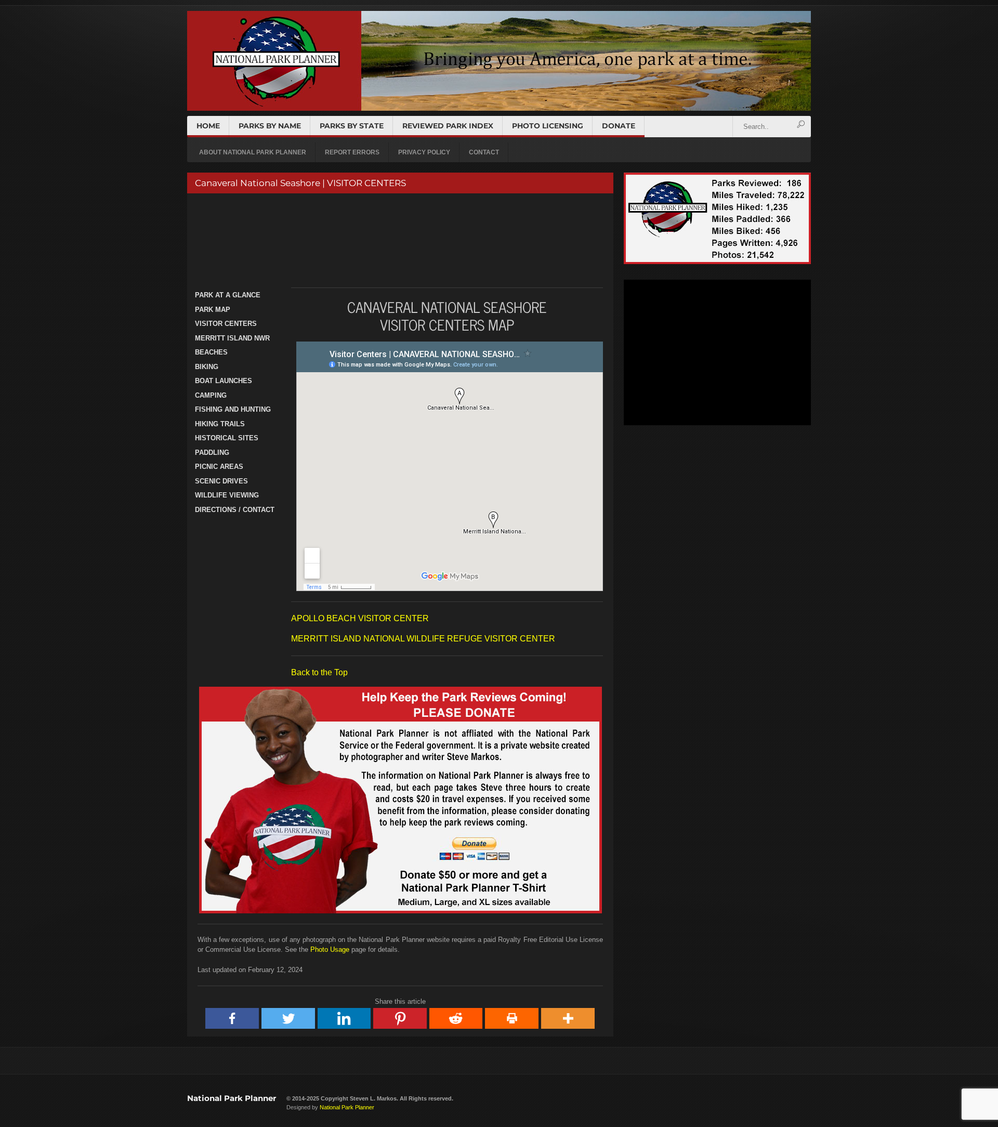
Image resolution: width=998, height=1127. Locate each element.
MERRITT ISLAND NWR (232, 338)
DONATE (618, 125)
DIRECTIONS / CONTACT (234, 510)
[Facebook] (232, 1018)
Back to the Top (319, 672)
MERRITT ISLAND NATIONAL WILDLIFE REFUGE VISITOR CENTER (423, 638)
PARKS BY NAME (270, 125)
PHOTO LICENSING (547, 125)
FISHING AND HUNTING (233, 409)
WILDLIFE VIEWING (227, 495)
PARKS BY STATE (352, 125)
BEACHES (211, 352)
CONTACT (484, 152)
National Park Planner (231, 1098)
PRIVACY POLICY (424, 152)
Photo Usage (329, 949)
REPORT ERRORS (352, 152)
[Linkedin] (345, 1018)
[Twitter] (288, 1018)
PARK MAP (212, 309)
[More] (568, 1018)
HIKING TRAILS (220, 424)
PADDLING (212, 452)
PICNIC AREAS (219, 466)
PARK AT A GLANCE (227, 295)
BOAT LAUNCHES (223, 381)
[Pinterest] (400, 1018)
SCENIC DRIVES (221, 481)
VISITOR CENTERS (226, 323)
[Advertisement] (399, 240)
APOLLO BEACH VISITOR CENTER (360, 618)
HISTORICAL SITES (226, 438)
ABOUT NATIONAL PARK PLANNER (252, 152)
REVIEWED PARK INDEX (447, 125)
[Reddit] (456, 1018)
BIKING (206, 367)
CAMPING (211, 395)
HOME (208, 125)
